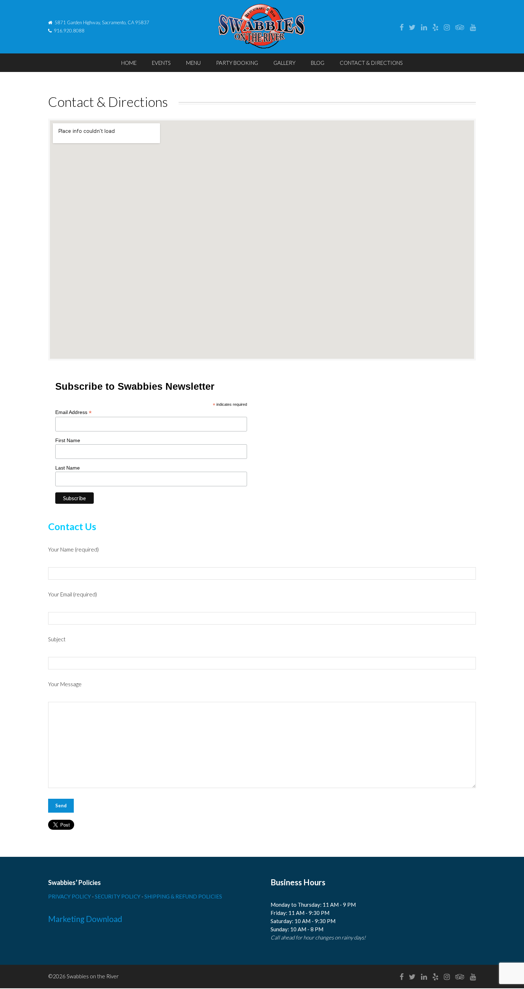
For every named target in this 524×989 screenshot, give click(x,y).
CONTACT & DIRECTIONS (371, 62)
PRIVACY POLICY (70, 896)
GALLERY (284, 62)
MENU (193, 62)
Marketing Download (85, 919)
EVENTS (161, 62)
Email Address (73, 412)
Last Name (67, 468)
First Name (67, 440)
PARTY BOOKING (237, 62)
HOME (129, 62)
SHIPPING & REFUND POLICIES (183, 896)
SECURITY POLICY (118, 896)
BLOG (317, 62)
